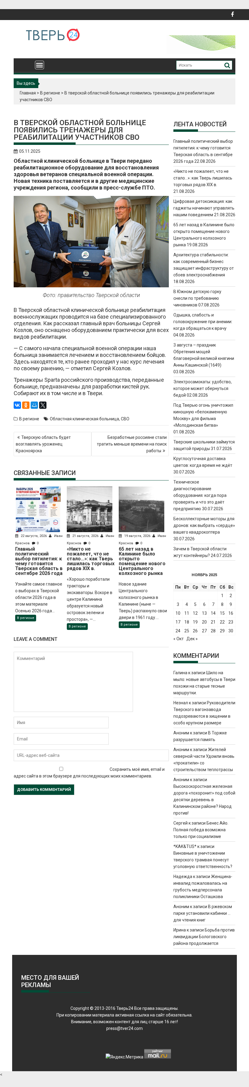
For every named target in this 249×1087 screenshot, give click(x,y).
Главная (28, 93)
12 (195, 613)
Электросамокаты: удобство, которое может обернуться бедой (202, 388)
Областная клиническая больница (84, 418)
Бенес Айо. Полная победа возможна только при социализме (200, 830)
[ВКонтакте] (17, 405)
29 (222, 630)
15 (222, 613)
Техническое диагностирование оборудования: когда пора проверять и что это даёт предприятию (200, 495)
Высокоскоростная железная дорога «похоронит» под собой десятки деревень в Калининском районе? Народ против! (204, 799)
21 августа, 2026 (85, 536)
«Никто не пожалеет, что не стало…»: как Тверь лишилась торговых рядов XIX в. (202, 178)
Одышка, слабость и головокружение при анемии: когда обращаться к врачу (202, 322)
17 (178, 622)
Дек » (192, 638)
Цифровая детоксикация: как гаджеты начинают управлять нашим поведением (203, 208)
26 (195, 630)
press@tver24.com (124, 1028)
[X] (42, 405)
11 (186, 613)
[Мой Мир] (34, 405)
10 (178, 613)
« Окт (178, 638)
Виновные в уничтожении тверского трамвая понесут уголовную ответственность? (202, 860)
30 (230, 630)
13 (204, 613)
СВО (125, 418)
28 (213, 630)
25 (186, 630)
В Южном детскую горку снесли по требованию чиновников (197, 298)
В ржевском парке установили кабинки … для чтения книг (202, 913)
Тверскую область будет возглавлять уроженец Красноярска (43, 444)
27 (204, 630)
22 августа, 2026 (34, 536)
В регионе (50, 93)
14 (213, 613)
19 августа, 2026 (137, 536)
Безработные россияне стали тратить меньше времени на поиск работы (132, 444)
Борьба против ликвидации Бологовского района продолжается (204, 937)
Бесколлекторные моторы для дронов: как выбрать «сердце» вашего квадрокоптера (204, 525)
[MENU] (39, 65)
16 (230, 613)
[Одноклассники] (25, 405)
